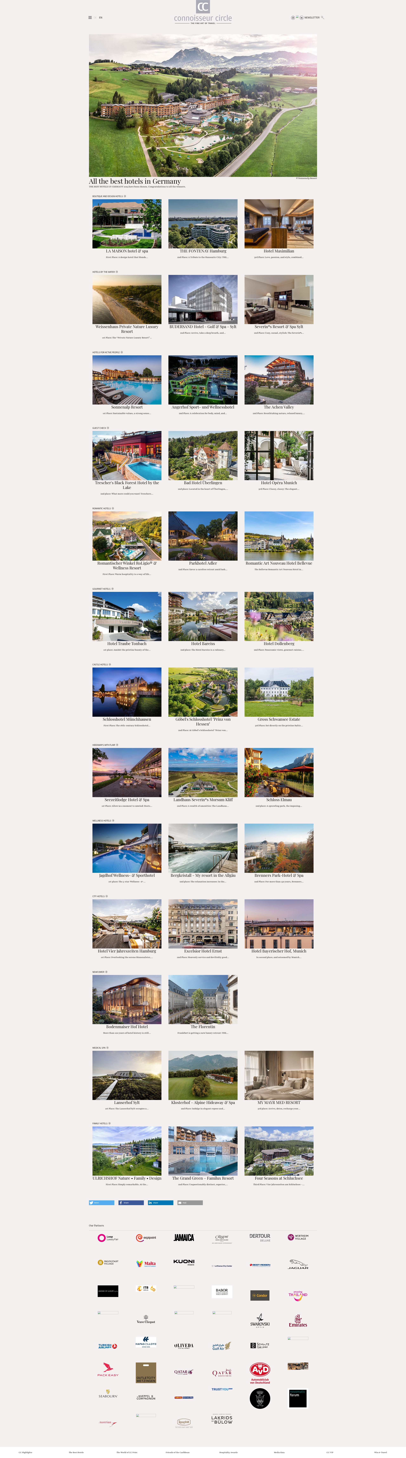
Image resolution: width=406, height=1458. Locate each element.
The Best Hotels (76, 1452)
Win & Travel (380, 1452)
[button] (101, 1202)
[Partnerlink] (108, 1238)
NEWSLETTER (312, 17)
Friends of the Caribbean (178, 1452)
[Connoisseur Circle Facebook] (297, 17)
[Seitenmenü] (90, 17)
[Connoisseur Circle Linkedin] (301, 17)
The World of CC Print (127, 1452)
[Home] (203, 13)
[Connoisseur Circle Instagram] (293, 17)
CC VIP (330, 1452)
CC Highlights (25, 1452)
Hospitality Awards (228, 1452)
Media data (279, 1452)
